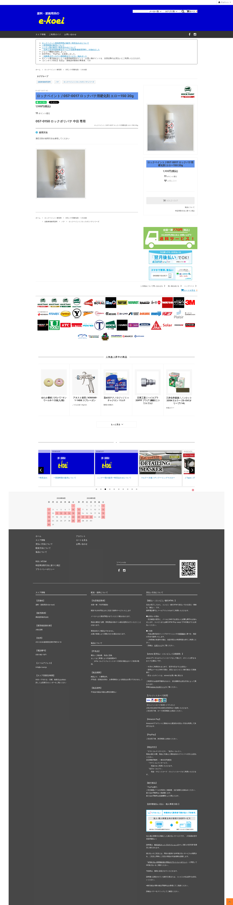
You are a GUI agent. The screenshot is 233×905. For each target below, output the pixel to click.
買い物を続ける (174, 286)
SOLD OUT (172, 200)
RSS (37, 561)
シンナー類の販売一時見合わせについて (59, 47)
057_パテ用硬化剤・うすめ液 (76, 70)
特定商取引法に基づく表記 (185, 211)
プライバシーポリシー (45, 569)
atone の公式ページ (158, 687)
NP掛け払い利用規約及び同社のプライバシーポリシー (167, 862)
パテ (57, 82)
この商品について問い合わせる (151, 286)
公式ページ (158, 645)
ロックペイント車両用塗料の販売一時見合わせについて (65, 43)
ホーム (38, 70)
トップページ (189, 286)
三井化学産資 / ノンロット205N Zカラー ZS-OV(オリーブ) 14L (179, 400)
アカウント (224, 2)
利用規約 (182, 634)
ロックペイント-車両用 (52, 70)
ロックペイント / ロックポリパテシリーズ (79, 82)
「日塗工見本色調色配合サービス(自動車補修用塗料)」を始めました (71, 49)
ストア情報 (41, 34)
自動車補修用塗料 (44, 82)
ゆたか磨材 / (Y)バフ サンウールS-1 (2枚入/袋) (54, 399)
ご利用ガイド (55, 34)
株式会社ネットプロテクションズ (166, 845)
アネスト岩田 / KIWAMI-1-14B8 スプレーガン (85, 399)
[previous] (41, 470)
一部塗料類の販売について (53, 45)
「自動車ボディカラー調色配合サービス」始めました (64, 56)
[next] (192, 470)
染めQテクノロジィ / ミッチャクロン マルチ (116, 399)
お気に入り (172, 181)
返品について (190, 207)
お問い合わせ (70, 34)
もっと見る (116, 424)
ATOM (43, 561)
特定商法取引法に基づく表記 (48, 565)
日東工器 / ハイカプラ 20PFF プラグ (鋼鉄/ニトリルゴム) (148, 400)
